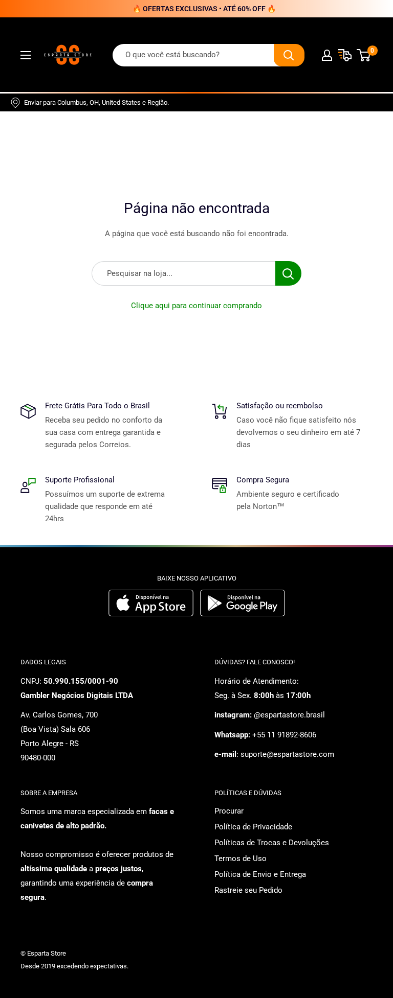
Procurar (229, 811)
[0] (364, 55)
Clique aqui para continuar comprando (196, 305)
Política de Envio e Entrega (260, 874)
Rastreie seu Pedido (248, 890)
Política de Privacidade (253, 826)
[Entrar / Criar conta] (327, 55)
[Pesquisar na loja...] (288, 273)
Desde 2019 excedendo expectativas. (74, 966)
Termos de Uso (240, 858)
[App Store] (152, 613)
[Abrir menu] (25, 55)
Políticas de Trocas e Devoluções (271, 842)
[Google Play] (242, 613)
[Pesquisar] (289, 55)
